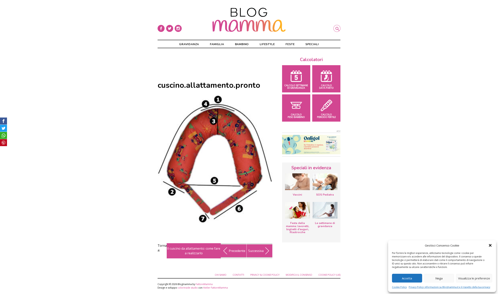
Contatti (238, 274)
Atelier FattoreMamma (215, 287)
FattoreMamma (204, 284)
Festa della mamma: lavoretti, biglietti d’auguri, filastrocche (297, 227)
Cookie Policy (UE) (329, 274)
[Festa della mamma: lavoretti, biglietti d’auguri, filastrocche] (297, 210)
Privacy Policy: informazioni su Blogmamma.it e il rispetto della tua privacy (449, 287)
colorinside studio (188, 287)
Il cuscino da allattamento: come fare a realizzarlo (193, 250)
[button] (490, 245)
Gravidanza (189, 44)
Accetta (407, 278)
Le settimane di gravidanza (325, 224)
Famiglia (217, 44)
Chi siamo (220, 274)
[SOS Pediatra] (325, 181)
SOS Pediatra (325, 195)
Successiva (256, 251)
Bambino (242, 44)
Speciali (312, 44)
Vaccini (297, 195)
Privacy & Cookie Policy (265, 274)
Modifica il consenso (299, 274)
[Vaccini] (297, 181)
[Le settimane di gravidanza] (325, 210)
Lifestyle (267, 44)
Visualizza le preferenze (474, 278)
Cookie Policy (399, 287)
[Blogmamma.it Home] (249, 20)
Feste (290, 44)
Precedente (237, 251)
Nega (439, 278)
